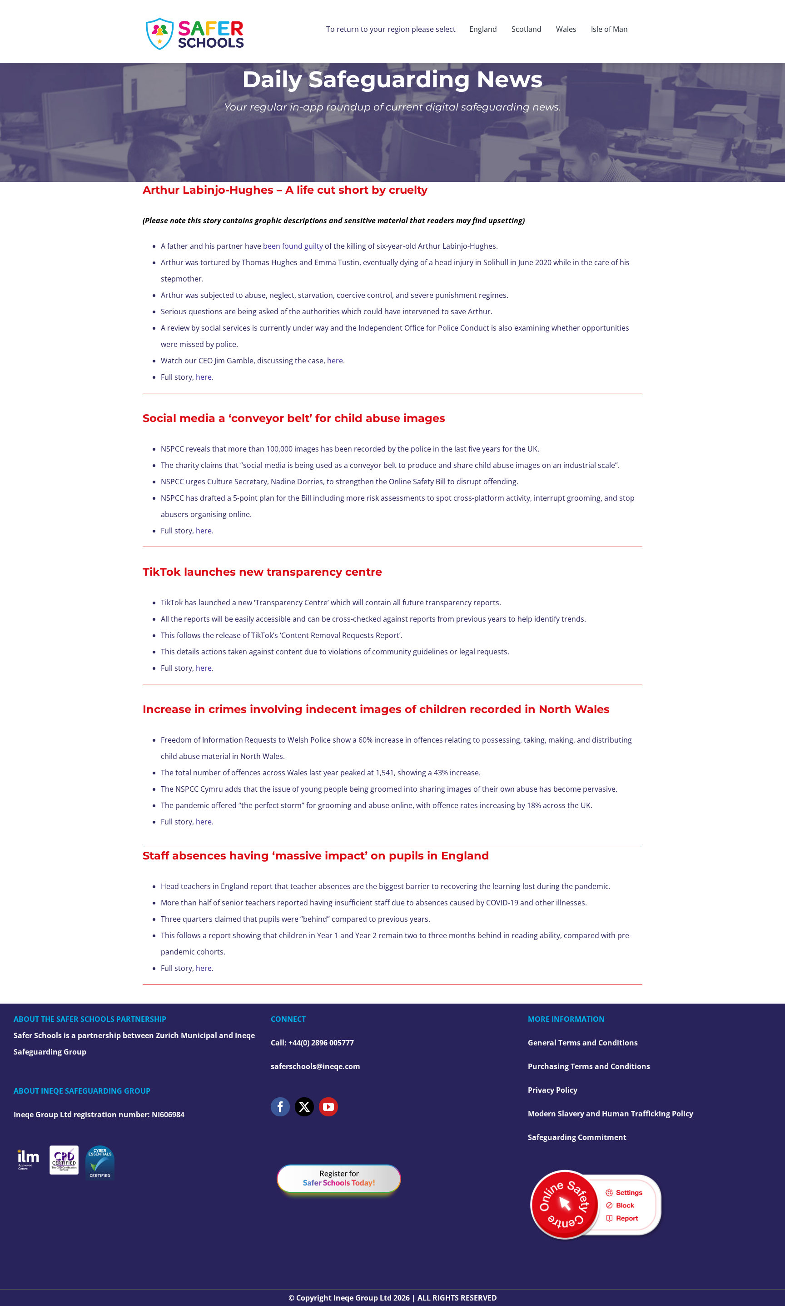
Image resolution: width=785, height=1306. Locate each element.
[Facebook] (280, 1106)
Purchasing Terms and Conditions (589, 1066)
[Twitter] (304, 1106)
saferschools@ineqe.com (315, 1066)
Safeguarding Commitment (577, 1137)
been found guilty (293, 246)
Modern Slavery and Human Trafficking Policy (610, 1114)
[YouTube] (328, 1106)
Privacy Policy (552, 1090)
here (335, 361)
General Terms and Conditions (583, 1043)
